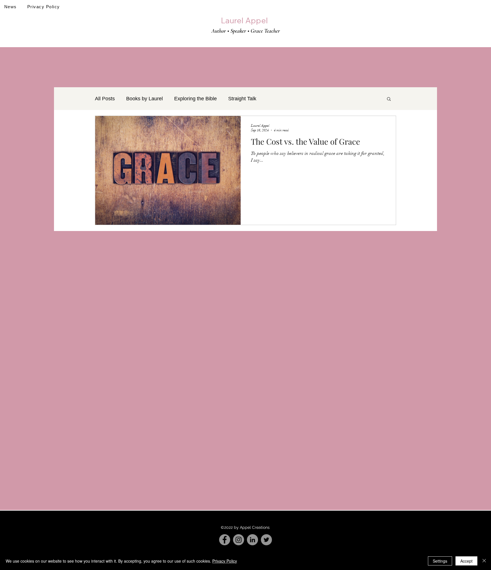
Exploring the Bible (195, 98)
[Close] (484, 560)
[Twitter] (266, 539)
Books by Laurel (144, 98)
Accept (466, 561)
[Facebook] (224, 539)
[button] (389, 99)
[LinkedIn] (252, 539)
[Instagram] (238, 539)
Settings (440, 561)
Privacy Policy (224, 561)
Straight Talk (242, 98)
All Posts (105, 98)
